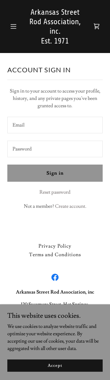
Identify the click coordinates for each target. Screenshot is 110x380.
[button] (14, 26)
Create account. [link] (70, 206)
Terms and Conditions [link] (55, 255)
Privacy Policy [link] (54, 246)
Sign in (54, 173)
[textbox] (55, 125)
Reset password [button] (55, 192)
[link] (55, 42)
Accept (55, 365)
